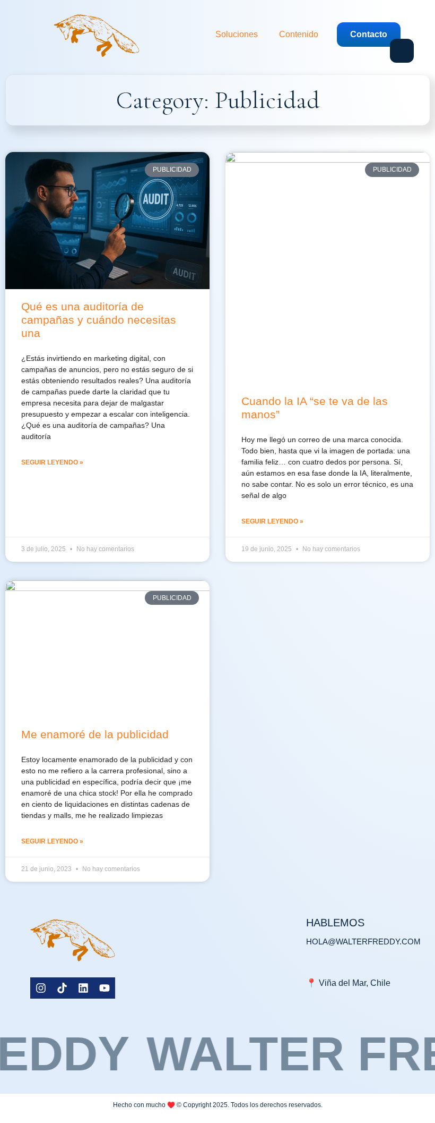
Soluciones (236, 34)
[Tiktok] (62, 988)
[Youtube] (104, 988)
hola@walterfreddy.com (363, 941)
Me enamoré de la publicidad (95, 734)
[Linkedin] (83, 988)
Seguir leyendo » (52, 462)
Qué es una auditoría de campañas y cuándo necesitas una (98, 319)
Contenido (298, 34)
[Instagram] (40, 988)
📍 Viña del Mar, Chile (348, 982)
